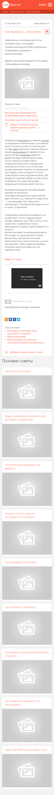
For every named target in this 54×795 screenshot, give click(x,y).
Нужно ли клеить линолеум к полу (25, 749)
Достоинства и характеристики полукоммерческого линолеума (21, 114)
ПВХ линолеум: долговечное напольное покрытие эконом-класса (26, 341)
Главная (5, 12)
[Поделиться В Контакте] (10, 319)
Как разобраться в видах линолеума (22, 307)
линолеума (25, 154)
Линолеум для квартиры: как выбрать (22, 466)
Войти (42, 4)
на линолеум (19, 152)
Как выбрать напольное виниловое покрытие (27, 654)
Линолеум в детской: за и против (21, 120)
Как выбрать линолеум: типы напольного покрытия (22, 332)
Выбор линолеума (16, 336)
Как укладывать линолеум (20, 562)
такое (15, 149)
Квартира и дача (17, 12)
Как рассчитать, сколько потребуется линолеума (20, 515)
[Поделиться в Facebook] (14, 319)
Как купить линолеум (18, 371)
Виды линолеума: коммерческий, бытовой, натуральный (25, 417)
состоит (45, 140)
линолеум (23, 140)
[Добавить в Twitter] (18, 319)
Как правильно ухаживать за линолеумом (22, 702)
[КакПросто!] (11, 4)
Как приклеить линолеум (20, 607)
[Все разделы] (50, 4)
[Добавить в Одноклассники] (6, 319)
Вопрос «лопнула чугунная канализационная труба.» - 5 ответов (24, 127)
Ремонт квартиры (33, 12)
